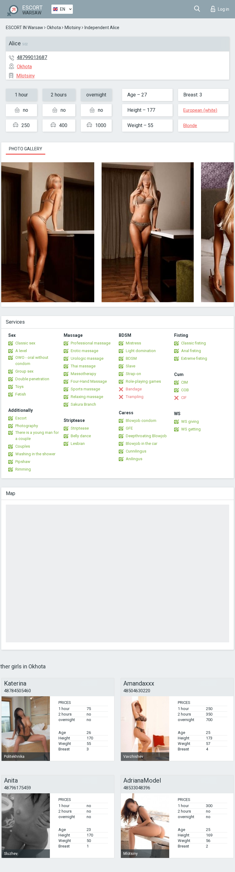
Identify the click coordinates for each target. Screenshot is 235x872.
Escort (21, 418)
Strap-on (133, 373)
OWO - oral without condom (31, 360)
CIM (184, 382)
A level (21, 350)
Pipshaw (22, 461)
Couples (22, 446)
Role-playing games (143, 381)
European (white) (200, 110)
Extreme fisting (194, 358)
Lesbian (78, 443)
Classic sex (25, 343)
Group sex (24, 371)
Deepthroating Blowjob (146, 436)
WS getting (191, 429)
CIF (184, 397)
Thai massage (83, 366)
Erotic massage (84, 350)
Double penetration (32, 379)
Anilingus (134, 459)
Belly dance (81, 436)
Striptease (80, 428)
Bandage (134, 389)
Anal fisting (191, 350)
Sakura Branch (83, 404)
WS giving (190, 421)
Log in (223, 9)
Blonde (190, 125)
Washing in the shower (35, 454)
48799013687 (32, 57)
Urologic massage (87, 358)
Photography (26, 425)
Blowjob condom (141, 420)
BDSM (131, 358)
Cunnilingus (136, 451)
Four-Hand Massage (89, 381)
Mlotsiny (73, 27)
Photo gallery (25, 148)
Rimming (23, 469)
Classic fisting (193, 343)
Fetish (20, 394)
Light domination (141, 350)
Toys (19, 386)
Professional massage (90, 343)
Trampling (135, 396)
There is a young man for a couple (37, 435)
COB (185, 390)
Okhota (54, 27)
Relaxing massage (87, 396)
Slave (130, 366)
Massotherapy (83, 373)
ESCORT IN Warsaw (24, 27)
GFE (129, 428)
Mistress (133, 343)
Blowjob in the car (141, 443)
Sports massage (85, 389)
